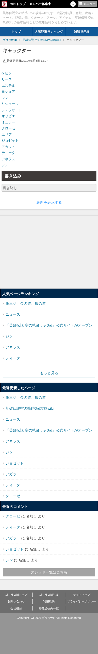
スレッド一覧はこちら (49, 572)
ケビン (7, 73)
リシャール (10, 104)
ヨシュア (8, 92)
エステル (8, 86)
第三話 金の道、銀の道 (25, 303)
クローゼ (8, 128)
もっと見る (49, 373)
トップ (16, 32)
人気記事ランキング (49, 32)
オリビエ (8, 116)
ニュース (12, 314)
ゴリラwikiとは (48, 594)
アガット (8, 147)
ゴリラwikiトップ (16, 594)
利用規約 (49, 601)
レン (5, 98)
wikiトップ (18, 4)
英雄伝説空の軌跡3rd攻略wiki (29, 408)
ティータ (8, 153)
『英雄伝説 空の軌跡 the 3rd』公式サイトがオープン (49, 325)
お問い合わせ (16, 601)
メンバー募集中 (40, 4)
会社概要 (16, 608)
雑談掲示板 (82, 32)
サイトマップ (81, 594)
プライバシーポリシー (81, 601)
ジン (5, 165)
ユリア (7, 134)
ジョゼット (10, 140)
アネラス (8, 159)
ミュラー (8, 122)
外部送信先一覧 (49, 608)
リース (7, 79)
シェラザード (12, 110)
